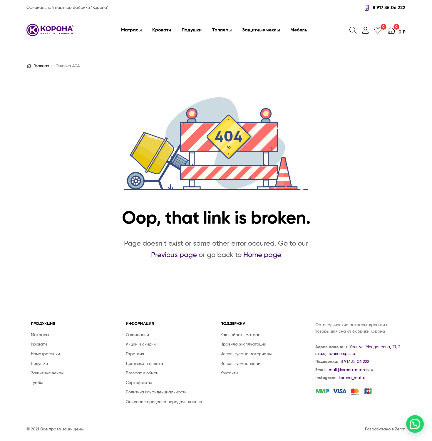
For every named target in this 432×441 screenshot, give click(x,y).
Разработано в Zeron (385, 428)
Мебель (298, 30)
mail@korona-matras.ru (351, 369)
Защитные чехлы (261, 30)
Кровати (161, 30)
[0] (377, 30)
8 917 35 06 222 (388, 7)
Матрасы (131, 30)
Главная (41, 65)
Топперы (222, 30)
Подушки (192, 30)
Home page (262, 254)
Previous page (174, 254)
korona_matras (353, 377)
